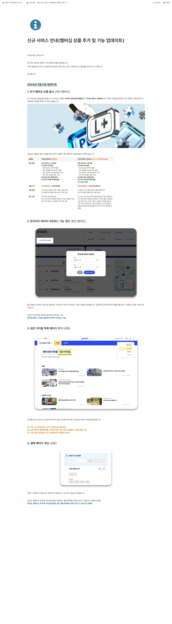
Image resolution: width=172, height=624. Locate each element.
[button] (13, 2)
